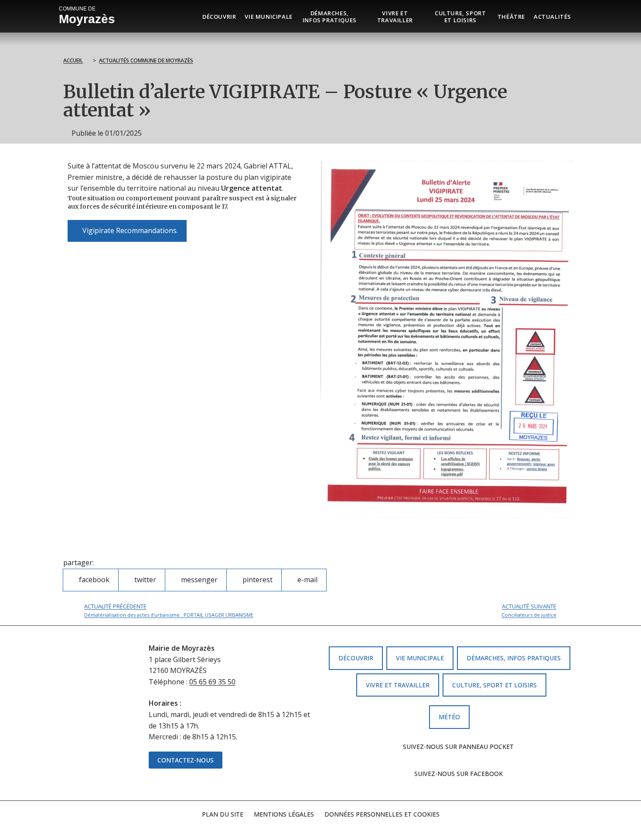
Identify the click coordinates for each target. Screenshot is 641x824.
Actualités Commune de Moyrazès (146, 60)
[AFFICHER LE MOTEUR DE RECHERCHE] (582, 16)
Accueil (73, 60)
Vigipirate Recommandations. (127, 227)
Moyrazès (87, 16)
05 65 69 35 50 (212, 682)
